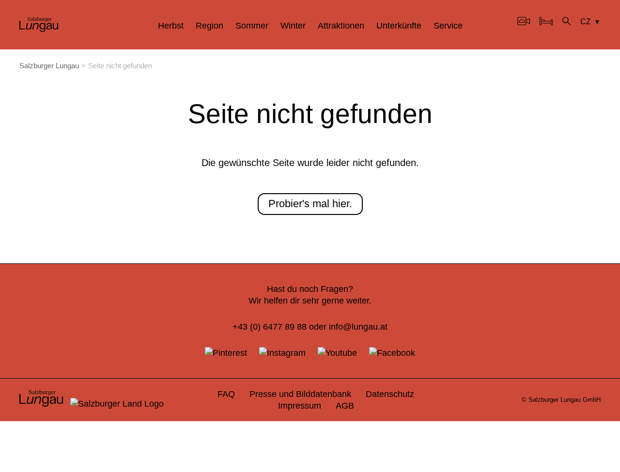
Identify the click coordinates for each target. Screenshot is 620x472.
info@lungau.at (358, 326)
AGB (345, 405)
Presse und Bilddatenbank (300, 394)
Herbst (171, 25)
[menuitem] (170, 26)
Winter (293, 25)
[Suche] (566, 22)
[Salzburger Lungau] (38, 29)
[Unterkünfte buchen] (546, 22)
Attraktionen (341, 25)
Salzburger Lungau (49, 66)
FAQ (226, 394)
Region (209, 25)
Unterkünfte (398, 25)
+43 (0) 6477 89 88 (269, 326)
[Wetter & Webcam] (523, 22)
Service (448, 25)
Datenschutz (390, 394)
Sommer (251, 25)
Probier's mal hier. (310, 204)
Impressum (299, 405)
